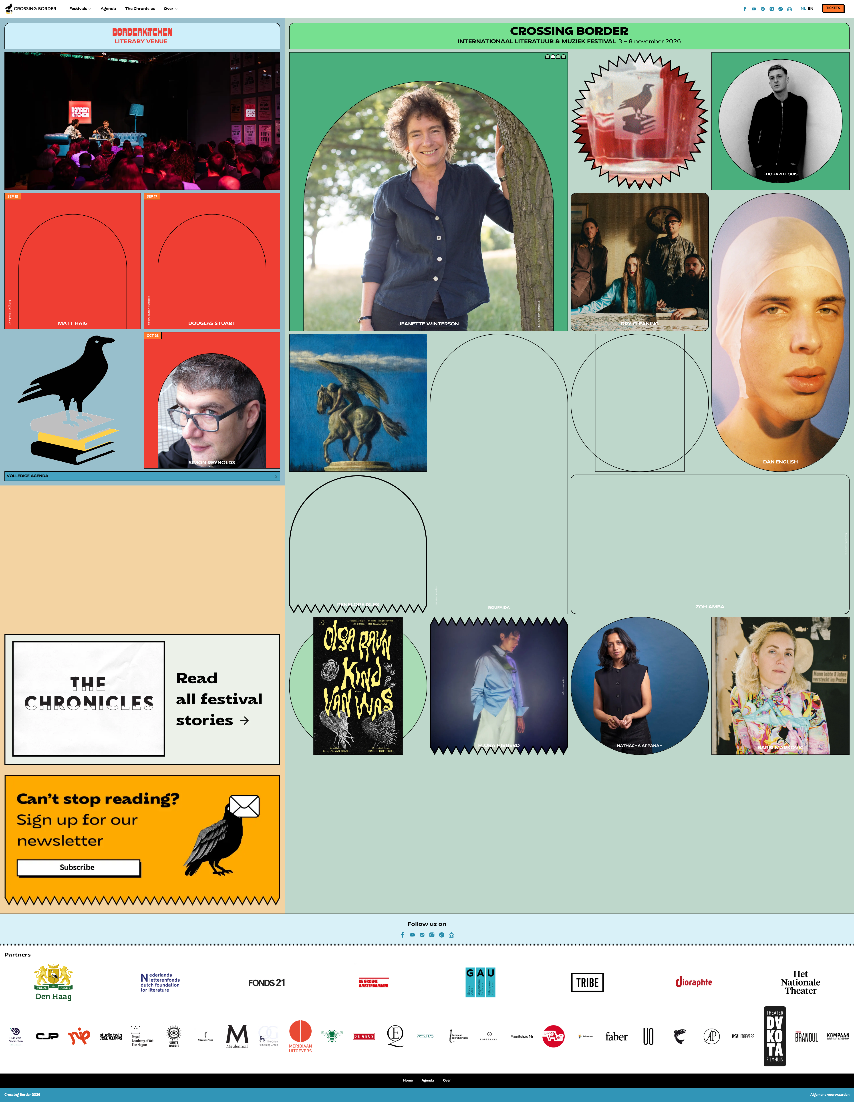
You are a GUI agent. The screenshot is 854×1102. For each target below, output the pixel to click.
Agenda (108, 9)
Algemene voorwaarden (830, 1095)
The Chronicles (140, 9)
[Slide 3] (558, 56)
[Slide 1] (547, 56)
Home (408, 1080)
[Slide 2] (553, 56)
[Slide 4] (563, 56)
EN (810, 9)
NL (803, 9)
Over (447, 1080)
